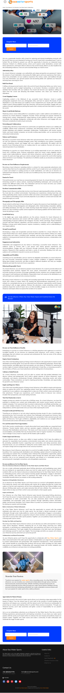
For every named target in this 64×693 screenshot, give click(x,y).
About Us (46, 653)
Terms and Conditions (32, 686)
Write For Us (47, 663)
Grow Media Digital (44, 688)
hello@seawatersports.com (29, 672)
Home (4, 7)
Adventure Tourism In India (51, 660)
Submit (11, 49)
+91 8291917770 (8, 672)
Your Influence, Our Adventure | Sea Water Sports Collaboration (19, 7)
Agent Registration (49, 658)
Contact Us (47, 655)
